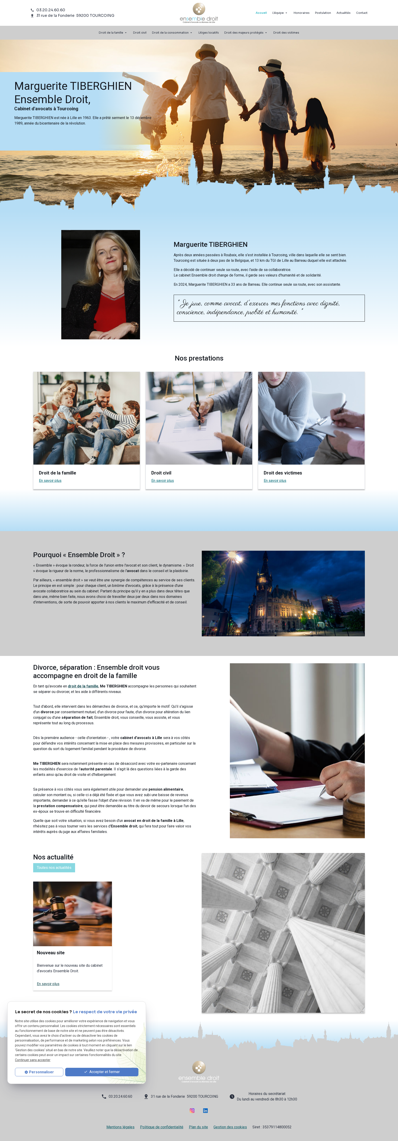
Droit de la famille (111, 32)
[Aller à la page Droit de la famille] (86, 418)
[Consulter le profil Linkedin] (205, 1110)
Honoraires (302, 13)
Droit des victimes (286, 32)
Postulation (323, 13)
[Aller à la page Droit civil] (199, 418)
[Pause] (2, 219)
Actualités (344, 13)
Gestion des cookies (230, 1127)
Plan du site (198, 1127)
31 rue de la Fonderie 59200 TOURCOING (75, 15)
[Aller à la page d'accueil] (199, 1071)
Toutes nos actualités (54, 867)
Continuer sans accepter (32, 1060)
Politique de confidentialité (161, 1127)
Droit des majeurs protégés (243, 32)
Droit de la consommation (170, 32)
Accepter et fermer (104, 1072)
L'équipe (278, 13)
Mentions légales (120, 1127)
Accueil (261, 13)
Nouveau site (50, 952)
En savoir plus (50, 480)
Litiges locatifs (209, 32)
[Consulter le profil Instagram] (192, 1110)
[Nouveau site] (72, 914)
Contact (362, 13)
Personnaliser (41, 1072)
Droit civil (139, 32)
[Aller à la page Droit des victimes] (311, 418)
